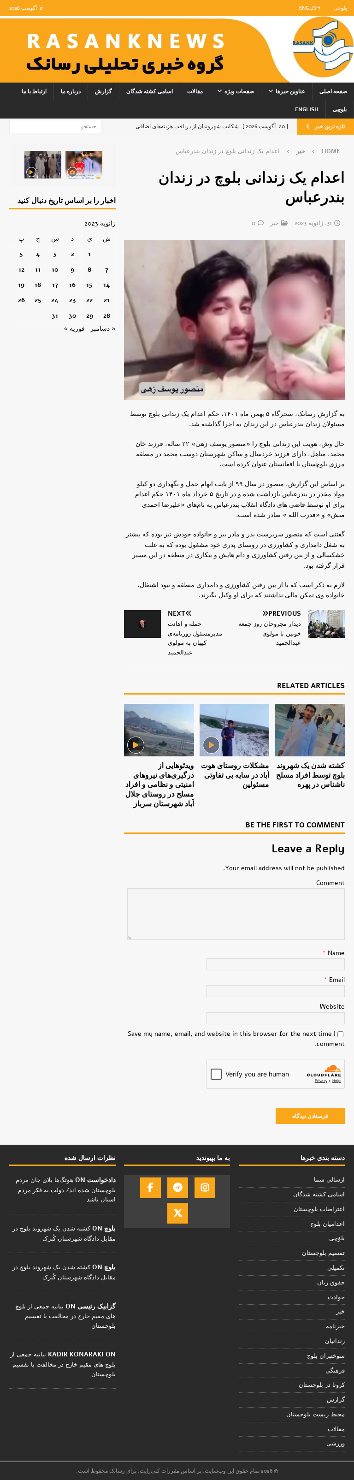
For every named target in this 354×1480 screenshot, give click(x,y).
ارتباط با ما (34, 91)
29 (89, 315)
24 (55, 300)
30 (73, 315)
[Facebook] (150, 1187)
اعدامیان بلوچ (327, 1224)
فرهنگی (335, 1371)
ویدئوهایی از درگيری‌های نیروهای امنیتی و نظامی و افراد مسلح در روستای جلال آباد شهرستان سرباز (159, 785)
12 (21, 269)
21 (107, 300)
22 (89, 300)
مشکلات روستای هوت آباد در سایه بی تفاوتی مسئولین (235, 775)
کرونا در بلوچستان (322, 1385)
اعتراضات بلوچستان (319, 1209)
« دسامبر (103, 328)
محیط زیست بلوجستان (315, 1414)
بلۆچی (337, 1238)
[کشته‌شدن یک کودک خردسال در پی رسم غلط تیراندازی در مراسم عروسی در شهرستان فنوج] (83, 164)
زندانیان (335, 1341)
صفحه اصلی (333, 91)
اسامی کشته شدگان (149, 91)
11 (38, 269)
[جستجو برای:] (55, 126)
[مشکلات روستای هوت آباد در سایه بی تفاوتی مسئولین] (235, 730)
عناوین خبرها (290, 91)
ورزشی (335, 1443)
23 (72, 300)
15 (89, 284)
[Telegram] (177, 1187)
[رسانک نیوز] (177, 77)
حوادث (336, 1297)
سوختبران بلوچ (326, 1356)
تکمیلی (336, 1268)
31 (55, 315)
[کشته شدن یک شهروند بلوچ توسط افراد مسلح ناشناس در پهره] (310, 730)
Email (336, 979)
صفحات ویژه (239, 91)
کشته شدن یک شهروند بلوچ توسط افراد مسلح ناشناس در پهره (310, 775)
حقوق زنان (331, 1282)
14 (106, 284)
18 (38, 284)
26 (21, 300)
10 (55, 269)
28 (106, 315)
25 (38, 300)
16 (72, 284)
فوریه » (74, 328)
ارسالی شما (329, 1180)
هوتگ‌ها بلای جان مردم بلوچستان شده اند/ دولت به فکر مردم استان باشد (66, 1190)
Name (335, 953)
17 (55, 284)
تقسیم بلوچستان (323, 1253)
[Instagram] (205, 1187)
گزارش (103, 91)
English (309, 8)
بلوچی (340, 8)
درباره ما (71, 91)
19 (21, 284)
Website (332, 1006)
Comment (330, 883)
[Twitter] (177, 1213)
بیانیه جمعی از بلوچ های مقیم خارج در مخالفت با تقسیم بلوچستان (65, 1316)
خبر (274, 223)
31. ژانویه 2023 (313, 223)
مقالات (195, 91)
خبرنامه (335, 1326)
